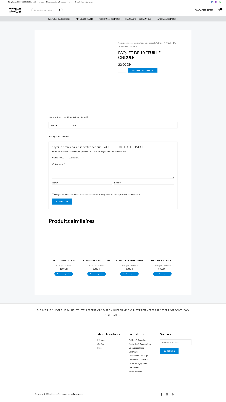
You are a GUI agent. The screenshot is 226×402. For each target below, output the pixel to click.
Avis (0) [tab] (84, 117)
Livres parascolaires (166, 19)
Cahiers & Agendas (137, 340)
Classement (134, 367)
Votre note (59, 157)
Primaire (101, 340)
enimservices (76, 394)
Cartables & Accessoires (59, 19)
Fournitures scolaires (109, 19)
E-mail (117, 182)
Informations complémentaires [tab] (64, 117)
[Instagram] (216, 2)
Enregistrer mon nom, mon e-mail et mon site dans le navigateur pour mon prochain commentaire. (97, 194)
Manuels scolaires (84, 19)
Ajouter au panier (142, 70)
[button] (71, 19)
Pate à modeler (135, 371)
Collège (100, 344)
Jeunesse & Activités (134, 43)
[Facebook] (212, 2)
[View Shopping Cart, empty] (219, 10)
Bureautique (145, 19)
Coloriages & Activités (154, 43)
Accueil (121, 43)
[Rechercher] (59, 10)
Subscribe (169, 351)
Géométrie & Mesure (138, 359)
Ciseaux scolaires (136, 347)
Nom (55, 182)
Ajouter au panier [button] (63, 274)
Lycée (99, 347)
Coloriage (133, 351)
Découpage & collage (138, 355)
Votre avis (58, 164)
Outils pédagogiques (138, 363)
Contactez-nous (204, 10)
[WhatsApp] (220, 2)
